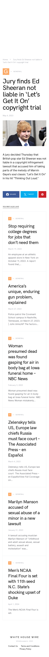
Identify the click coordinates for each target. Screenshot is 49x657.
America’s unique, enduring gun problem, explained (23, 294)
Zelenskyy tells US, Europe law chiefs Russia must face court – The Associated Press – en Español (24, 439)
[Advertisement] (24, 24)
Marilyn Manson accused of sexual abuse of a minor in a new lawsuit (24, 513)
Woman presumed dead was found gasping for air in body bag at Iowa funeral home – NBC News (23, 362)
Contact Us (13, 646)
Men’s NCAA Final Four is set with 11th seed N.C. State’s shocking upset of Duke (24, 584)
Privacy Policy (25, 649)
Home (5, 60)
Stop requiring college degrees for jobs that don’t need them (23, 234)
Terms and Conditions (30, 646)
